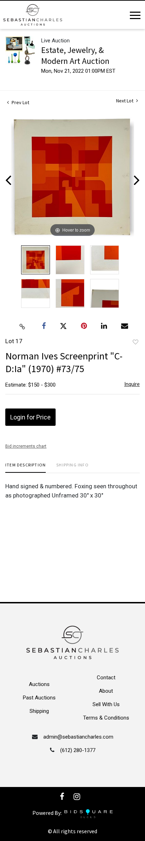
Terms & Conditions (106, 718)
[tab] (25, 468)
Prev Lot (20, 102)
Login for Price (30, 417)
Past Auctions (39, 697)
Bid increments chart (25, 446)
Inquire (132, 384)
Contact (106, 677)
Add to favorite (135, 342)
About (106, 691)
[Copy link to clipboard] (22, 326)
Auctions (39, 684)
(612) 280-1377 (77, 750)
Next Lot (125, 101)
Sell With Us (106, 704)
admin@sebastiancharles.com (78, 737)
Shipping (39, 711)
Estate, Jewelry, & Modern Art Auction (75, 55)
